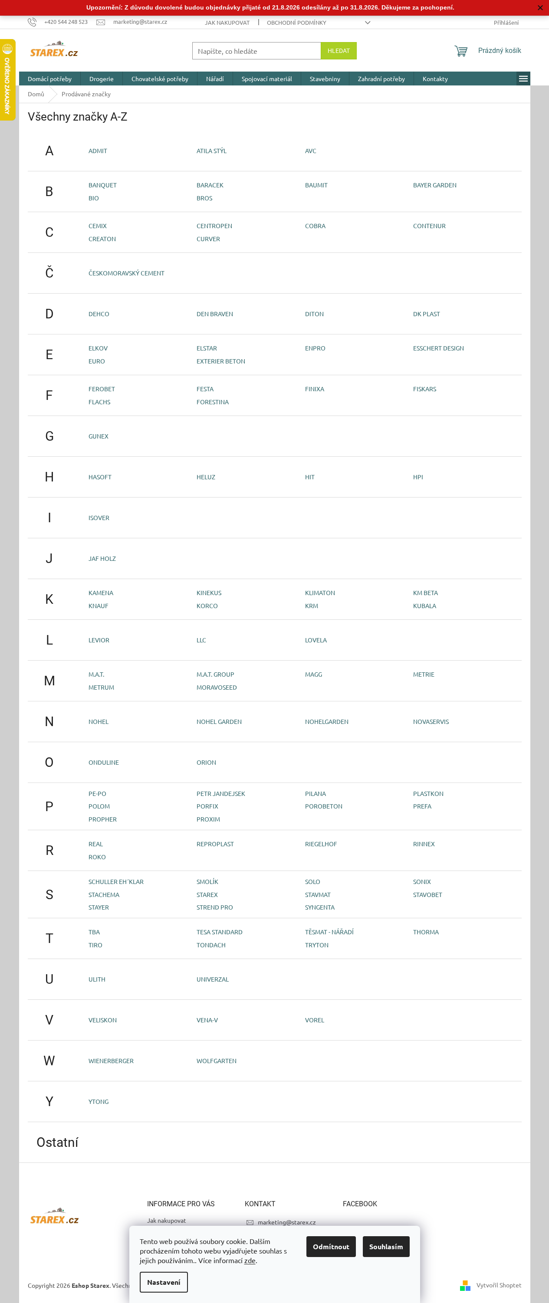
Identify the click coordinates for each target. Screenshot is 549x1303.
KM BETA (425, 592)
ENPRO (315, 348)
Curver (208, 238)
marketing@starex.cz (287, 1222)
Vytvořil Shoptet (499, 1285)
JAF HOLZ (102, 558)
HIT (310, 477)
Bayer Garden (435, 185)
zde (250, 1260)
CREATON (102, 238)
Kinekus (209, 592)
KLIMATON (320, 592)
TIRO (95, 945)
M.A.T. (96, 674)
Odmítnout (331, 1246)
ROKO (97, 857)
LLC (201, 640)
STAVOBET (427, 894)
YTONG (98, 1101)
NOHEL (98, 721)
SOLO (312, 881)
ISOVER (99, 517)
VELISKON (103, 1020)
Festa (205, 389)
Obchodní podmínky (296, 22)
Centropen (214, 225)
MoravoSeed (217, 687)
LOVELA (316, 640)
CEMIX (98, 225)
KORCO (207, 605)
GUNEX (98, 436)
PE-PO (97, 793)
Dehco (99, 314)
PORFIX (207, 806)
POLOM (99, 806)
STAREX (207, 894)
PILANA (315, 793)
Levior (99, 640)
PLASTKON (428, 793)
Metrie (423, 674)
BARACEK (210, 185)
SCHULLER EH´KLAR (116, 881)
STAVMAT (318, 894)
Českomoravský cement (126, 273)
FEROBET (102, 389)
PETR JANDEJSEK (221, 793)
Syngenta (320, 907)
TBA (94, 932)
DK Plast (426, 314)
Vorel (314, 1020)
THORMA (426, 932)
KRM (311, 605)
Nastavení (164, 1282)
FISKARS (424, 389)
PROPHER (103, 819)
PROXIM (208, 819)
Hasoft (100, 477)
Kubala (424, 605)
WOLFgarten (217, 1060)
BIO (94, 198)
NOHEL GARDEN (219, 721)
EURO (97, 361)
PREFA (422, 806)
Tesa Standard (220, 932)
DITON (314, 314)
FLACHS (99, 402)
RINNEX (424, 844)
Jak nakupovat (227, 22)
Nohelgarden (326, 721)
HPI (418, 477)
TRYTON (317, 945)
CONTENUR (429, 225)
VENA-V (207, 1020)
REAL (96, 844)
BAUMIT (316, 185)
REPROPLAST (215, 844)
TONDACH (211, 945)
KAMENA (101, 592)
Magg (313, 674)
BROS (204, 198)
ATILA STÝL (212, 150)
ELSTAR (207, 348)
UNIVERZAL (213, 979)
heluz (206, 477)
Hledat (339, 50)
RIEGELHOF (321, 844)
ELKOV (98, 348)
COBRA (315, 225)
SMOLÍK (207, 881)
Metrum (101, 687)
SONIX (422, 881)
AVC (310, 150)
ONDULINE (104, 762)
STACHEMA (104, 894)
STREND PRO (215, 907)
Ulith (97, 979)
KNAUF (98, 605)
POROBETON (323, 806)
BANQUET (103, 185)
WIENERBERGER (111, 1060)
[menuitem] (49, 78)
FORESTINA (213, 402)
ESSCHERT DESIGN (438, 348)
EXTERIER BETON (221, 361)
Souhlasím (386, 1246)
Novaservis (431, 721)
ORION (206, 762)
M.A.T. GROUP (215, 674)
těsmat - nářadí (329, 932)
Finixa (314, 389)
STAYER (99, 907)
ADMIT (98, 150)
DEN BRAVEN (215, 314)
